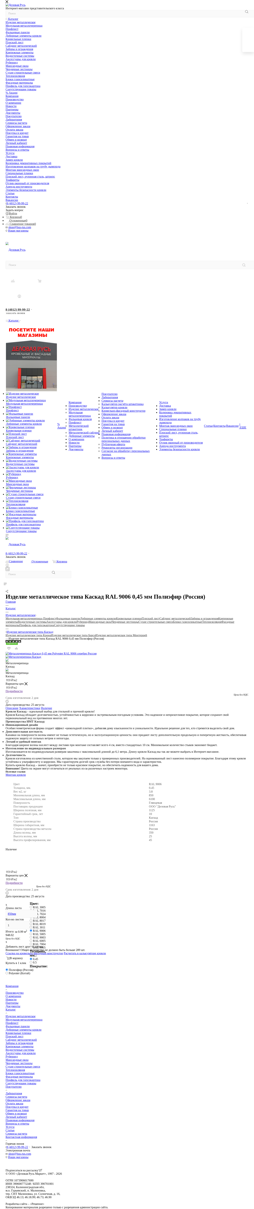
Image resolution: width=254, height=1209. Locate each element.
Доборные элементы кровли (98, 618)
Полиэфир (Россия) (21, 969)
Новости (11, 999)
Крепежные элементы (19, 1046)
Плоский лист (151, 618)
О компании (13, 996)
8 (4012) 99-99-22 (17, 203)
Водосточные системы (32, 621)
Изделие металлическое (21, 1016)
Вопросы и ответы (17, 1123)
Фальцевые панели (68, 618)
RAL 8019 (39, 924)
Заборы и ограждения (204, 618)
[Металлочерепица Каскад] (23, 656)
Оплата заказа (14, 1103)
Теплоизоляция (211, 621)
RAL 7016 (39, 910)
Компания (12, 986)
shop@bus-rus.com (19, 227)
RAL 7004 (39, 944)
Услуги (10, 1127)
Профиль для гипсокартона (36, 625)
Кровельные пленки (129, 618)
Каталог (11, 1009)
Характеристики (29, 708)
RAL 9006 (39, 930)
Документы (13, 1006)
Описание (12, 708)
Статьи (10, 1130)
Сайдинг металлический (175, 618)
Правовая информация (20, 1120)
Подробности (14, 691)
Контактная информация (21, 1137)
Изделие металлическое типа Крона (28, 635)
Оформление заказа (18, 1100)
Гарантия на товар (17, 1110)
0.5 (35, 962)
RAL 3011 (39, 927)
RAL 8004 (39, 917)
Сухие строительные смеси (156, 621)
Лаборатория (14, 1093)
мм (12, 913)
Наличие (46, 708)
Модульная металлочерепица (24, 618)
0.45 (35, 959)
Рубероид (83, 621)
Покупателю (14, 1086)
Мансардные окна (100, 621)
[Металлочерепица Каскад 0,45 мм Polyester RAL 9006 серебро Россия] (51, 653)
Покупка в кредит (17, 1106)
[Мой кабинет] (19, 296)
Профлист (49, 618)
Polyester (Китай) (19, 973)
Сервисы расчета (16, 1096)
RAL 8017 (39, 920)
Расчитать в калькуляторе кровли (85, 953)
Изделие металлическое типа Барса (73, 635)
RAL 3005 (39, 907)
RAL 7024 (39, 914)
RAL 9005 (39, 947)
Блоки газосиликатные (187, 621)
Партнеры (12, 1002)
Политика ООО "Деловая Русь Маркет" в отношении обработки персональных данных (61, 1200)
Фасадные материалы (19, 1076)
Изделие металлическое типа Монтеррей (121, 635)
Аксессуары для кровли (61, 621)
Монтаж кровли (16, 774)
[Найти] (246, 12)
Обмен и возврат (16, 1113)
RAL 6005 (39, 940)
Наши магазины (18, 230)
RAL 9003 (39, 937)
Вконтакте (10, 237)
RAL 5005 (39, 934)
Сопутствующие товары (69, 625)
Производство (15, 992)
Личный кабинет (16, 1116)
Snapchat (19, 237)
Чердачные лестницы (125, 621)
